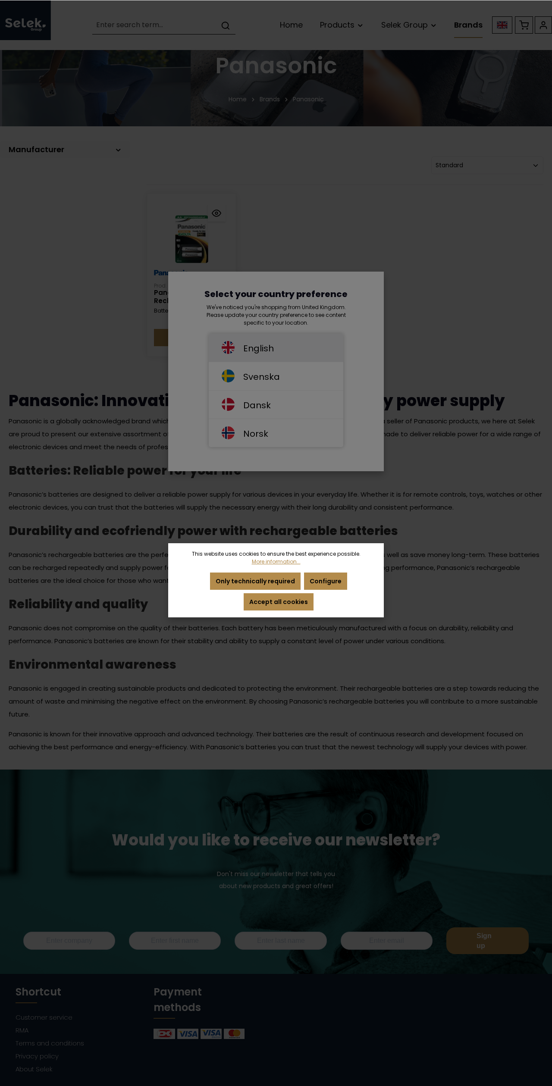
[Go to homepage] (25, 20)
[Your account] (543, 25)
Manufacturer (36, 149)
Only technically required (255, 581)
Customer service (44, 1017)
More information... (276, 561)
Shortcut (38, 992)
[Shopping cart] (524, 25)
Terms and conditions (50, 1043)
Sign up (484, 940)
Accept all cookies (278, 602)
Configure (326, 581)
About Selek (34, 1068)
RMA (22, 1030)
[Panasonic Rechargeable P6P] (191, 237)
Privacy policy (37, 1056)
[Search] (225, 25)
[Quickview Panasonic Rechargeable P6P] (217, 213)
